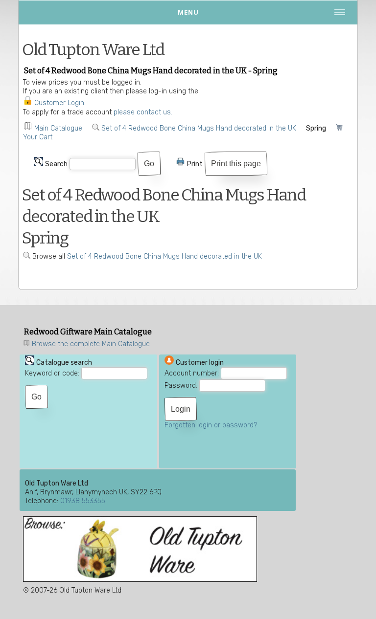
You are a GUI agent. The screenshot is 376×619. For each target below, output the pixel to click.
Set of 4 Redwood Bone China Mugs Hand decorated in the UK (198, 128)
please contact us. (143, 112)
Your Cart (37, 137)
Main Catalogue (58, 128)
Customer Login (59, 103)
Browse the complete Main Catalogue (91, 344)
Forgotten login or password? (210, 425)
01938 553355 (82, 501)
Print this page (236, 163)
